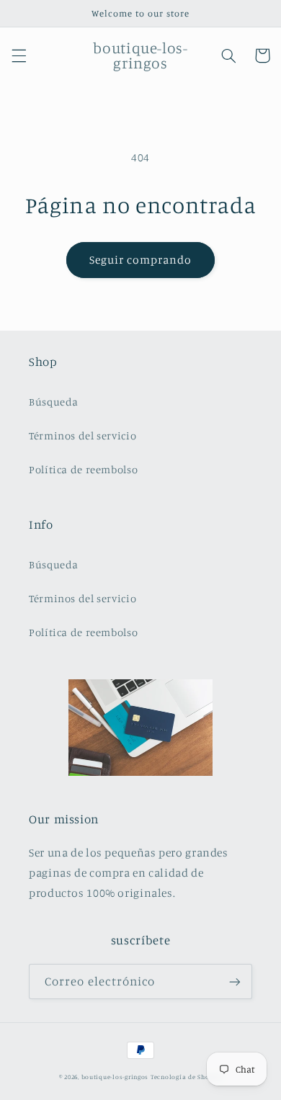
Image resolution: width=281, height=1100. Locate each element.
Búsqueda (54, 401)
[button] (18, 55)
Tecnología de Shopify (186, 1077)
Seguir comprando (140, 260)
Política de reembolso (83, 469)
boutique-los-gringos (115, 1077)
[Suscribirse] (234, 981)
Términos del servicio (82, 435)
